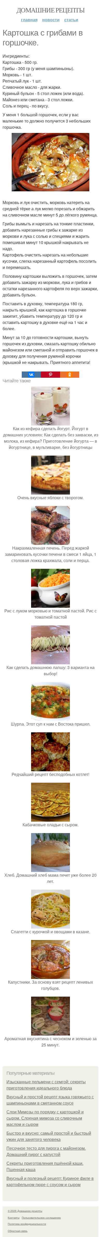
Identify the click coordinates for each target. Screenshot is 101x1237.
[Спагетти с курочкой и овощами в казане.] (50, 925)
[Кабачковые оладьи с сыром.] (50, 818)
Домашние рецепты (50, 9)
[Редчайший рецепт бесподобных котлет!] (50, 768)
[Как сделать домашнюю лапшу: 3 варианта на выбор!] (50, 661)
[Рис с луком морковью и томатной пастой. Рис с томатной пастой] (50, 604)
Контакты (13, 1217)
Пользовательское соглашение (41, 1217)
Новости (51, 20)
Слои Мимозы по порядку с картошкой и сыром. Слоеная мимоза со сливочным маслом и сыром (45, 1118)
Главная (29, 20)
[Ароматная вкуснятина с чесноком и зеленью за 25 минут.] (50, 1032)
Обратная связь (17, 1231)
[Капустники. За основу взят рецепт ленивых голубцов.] (50, 976)
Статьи (71, 20)
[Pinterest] (50, 374)
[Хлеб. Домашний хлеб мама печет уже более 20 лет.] (50, 869)
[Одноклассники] (69, 374)
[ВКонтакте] (31, 374)
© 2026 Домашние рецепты (25, 1211)
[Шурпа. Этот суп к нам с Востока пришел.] (50, 718)
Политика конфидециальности (27, 1224)
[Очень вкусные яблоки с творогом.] (50, 491)
